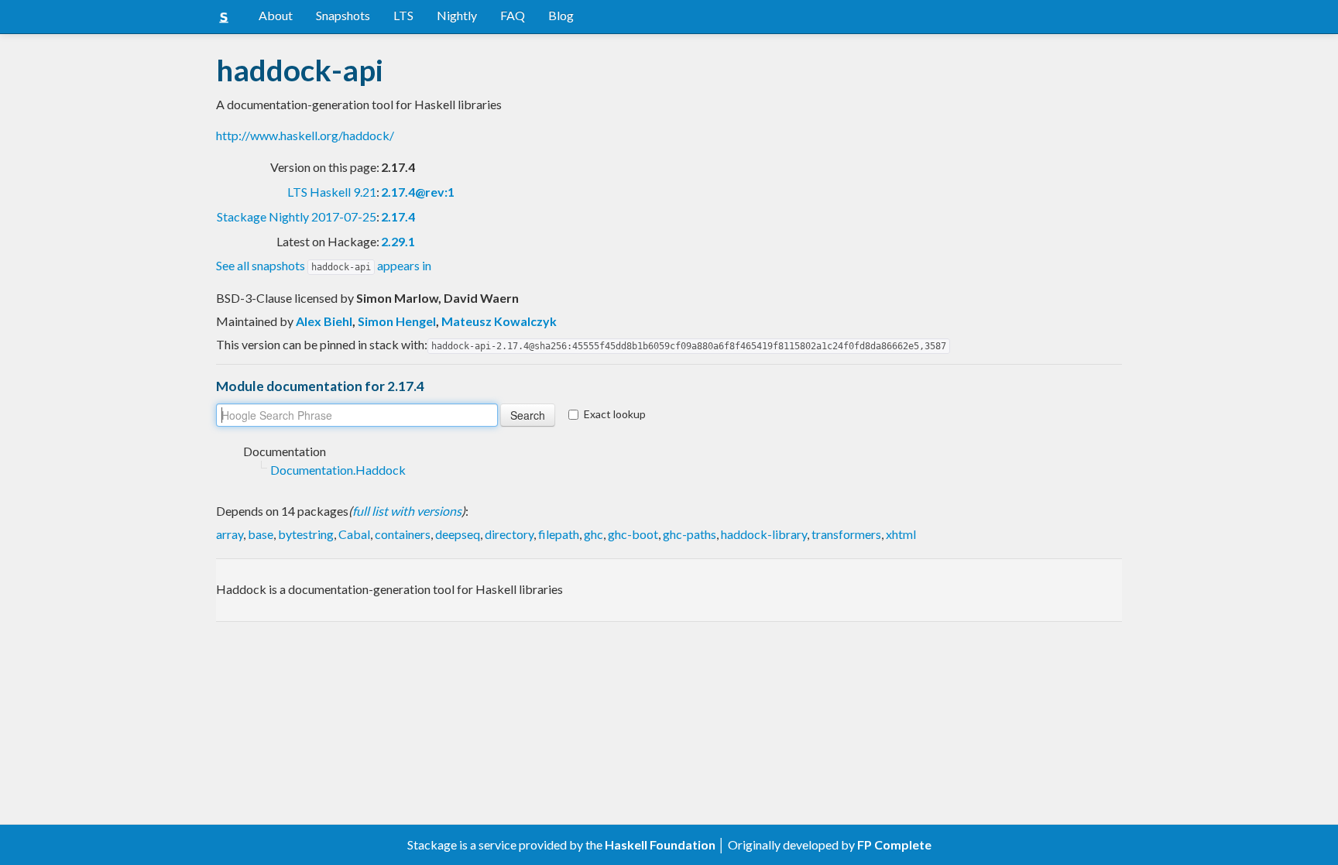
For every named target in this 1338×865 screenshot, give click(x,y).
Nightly (457, 15)
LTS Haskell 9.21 (331, 191)
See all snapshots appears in (323, 265)
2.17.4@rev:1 (418, 191)
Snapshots (343, 15)
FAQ (512, 15)
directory (509, 534)
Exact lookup (615, 413)
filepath (558, 534)
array (229, 534)
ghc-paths (689, 534)
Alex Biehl (324, 321)
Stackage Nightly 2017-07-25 (296, 216)
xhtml (901, 534)
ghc (593, 534)
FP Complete (894, 844)
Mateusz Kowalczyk (499, 321)
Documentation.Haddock (338, 469)
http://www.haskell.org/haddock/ (305, 135)
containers (403, 534)
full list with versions (406, 510)
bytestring (306, 534)
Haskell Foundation (660, 844)
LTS (403, 15)
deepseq (457, 534)
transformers (846, 534)
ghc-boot (633, 534)
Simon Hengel (397, 321)
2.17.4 (398, 216)
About (276, 15)
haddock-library (764, 534)
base (260, 534)
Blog (561, 15)
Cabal (354, 534)
